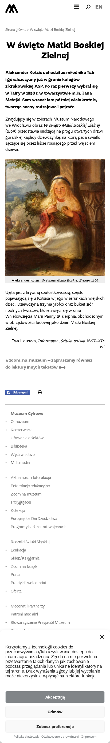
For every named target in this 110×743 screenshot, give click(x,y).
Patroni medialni (24, 614)
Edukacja (18, 550)
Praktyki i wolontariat (28, 583)
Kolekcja (18, 511)
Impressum (88, 737)
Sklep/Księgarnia (25, 558)
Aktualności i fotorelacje (31, 478)
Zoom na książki (24, 567)
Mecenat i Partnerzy (28, 606)
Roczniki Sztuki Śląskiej (30, 542)
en (99, 6)
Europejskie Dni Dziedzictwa (34, 519)
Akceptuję (55, 697)
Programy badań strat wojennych (38, 527)
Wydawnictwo (23, 455)
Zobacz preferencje (55, 726)
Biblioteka (19, 446)
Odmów (55, 712)
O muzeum (20, 422)
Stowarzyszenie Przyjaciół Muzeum (40, 623)
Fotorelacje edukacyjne (30, 486)
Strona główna (15, 30)
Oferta (16, 591)
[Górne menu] (76, 6)
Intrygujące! (21, 502)
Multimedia (20, 463)
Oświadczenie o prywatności (60, 737)
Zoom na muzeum (26, 494)
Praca (15, 575)
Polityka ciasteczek (26, 737)
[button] (102, 637)
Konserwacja (22, 430)
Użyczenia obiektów (27, 438)
